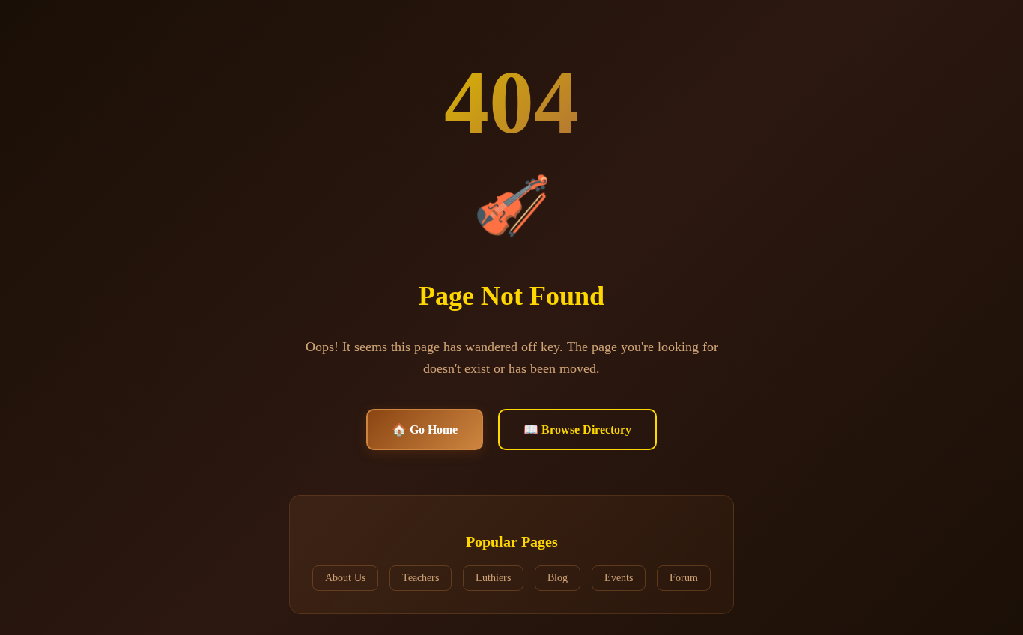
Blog (557, 577)
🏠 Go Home (425, 429)
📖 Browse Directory (577, 429)
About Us (345, 577)
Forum (684, 577)
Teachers (420, 577)
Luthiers (493, 577)
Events (618, 577)
